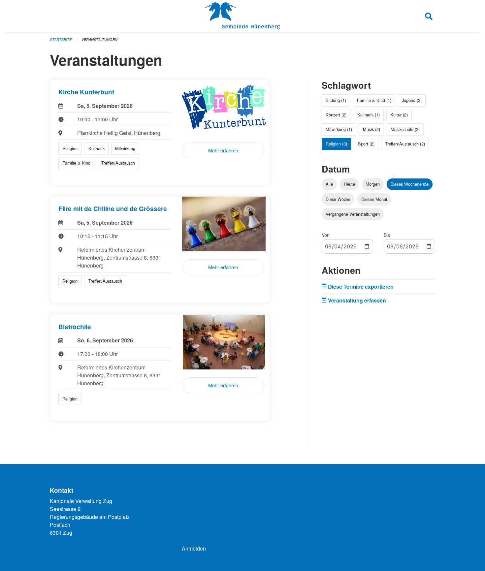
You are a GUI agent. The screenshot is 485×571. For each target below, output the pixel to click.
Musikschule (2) (405, 129)
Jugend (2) (412, 100)
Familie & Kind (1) (374, 100)
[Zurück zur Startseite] (242, 16)
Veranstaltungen (99, 39)
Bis (387, 235)
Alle (329, 184)
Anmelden (194, 548)
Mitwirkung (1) (339, 129)
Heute (349, 184)
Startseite (61, 39)
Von (326, 235)
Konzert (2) (336, 114)
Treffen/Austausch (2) (405, 144)
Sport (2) (366, 144)
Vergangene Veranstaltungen (353, 214)
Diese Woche (338, 199)
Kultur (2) (399, 114)
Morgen (373, 184)
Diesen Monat (374, 199)
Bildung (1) (336, 100)
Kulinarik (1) (368, 114)
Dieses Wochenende (409, 184)
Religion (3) (336, 144)
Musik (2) (371, 129)
